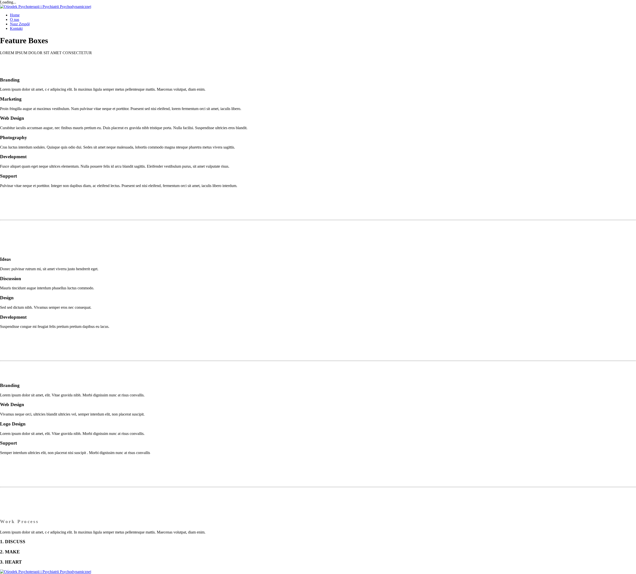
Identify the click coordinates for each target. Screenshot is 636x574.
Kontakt (16, 28)
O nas (14, 19)
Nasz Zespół (20, 24)
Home (15, 15)
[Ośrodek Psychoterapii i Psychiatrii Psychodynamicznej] (45, 6)
